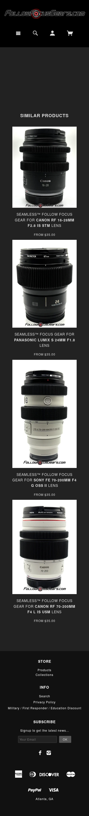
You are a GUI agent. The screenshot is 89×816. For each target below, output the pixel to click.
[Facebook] (40, 752)
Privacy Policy (44, 702)
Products (44, 670)
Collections (44, 674)
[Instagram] (48, 752)
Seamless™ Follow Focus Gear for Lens (44, 220)
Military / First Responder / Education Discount (44, 708)
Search (44, 696)
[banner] (44, 13)
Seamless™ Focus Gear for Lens (44, 340)
